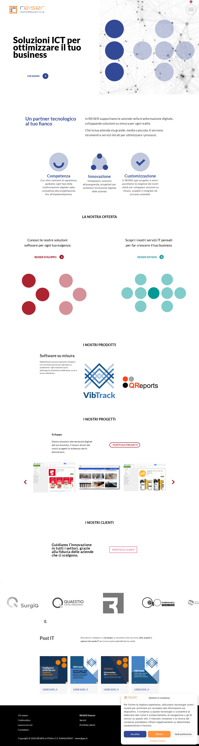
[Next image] (173, 482)
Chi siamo (23, 715)
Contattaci (23, 729)
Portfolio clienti (87, 724)
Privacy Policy (158, 740)
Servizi (83, 720)
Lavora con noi (25, 724)
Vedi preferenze (183, 734)
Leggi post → (50, 689)
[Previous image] (26, 482)
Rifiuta (159, 734)
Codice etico (24, 720)
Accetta (135, 734)
